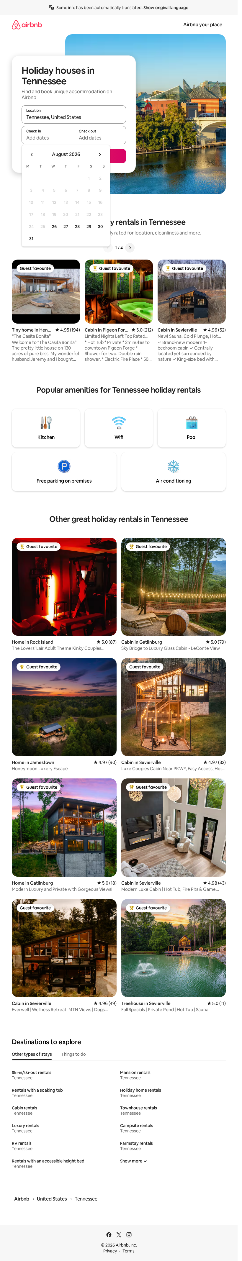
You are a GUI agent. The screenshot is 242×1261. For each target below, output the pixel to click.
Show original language (165, 7)
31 (31, 238)
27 (65, 226)
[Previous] (108, 247)
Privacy (110, 1251)
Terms (128, 1251)
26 (54, 226)
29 (88, 226)
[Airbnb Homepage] (27, 24)
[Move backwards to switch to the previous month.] (32, 154)
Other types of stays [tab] (32, 1054)
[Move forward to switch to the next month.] (100, 154)
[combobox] (73, 117)
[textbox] (47, 137)
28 (77, 226)
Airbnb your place (202, 25)
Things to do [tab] (73, 1054)
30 (100, 226)
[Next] (130, 247)
